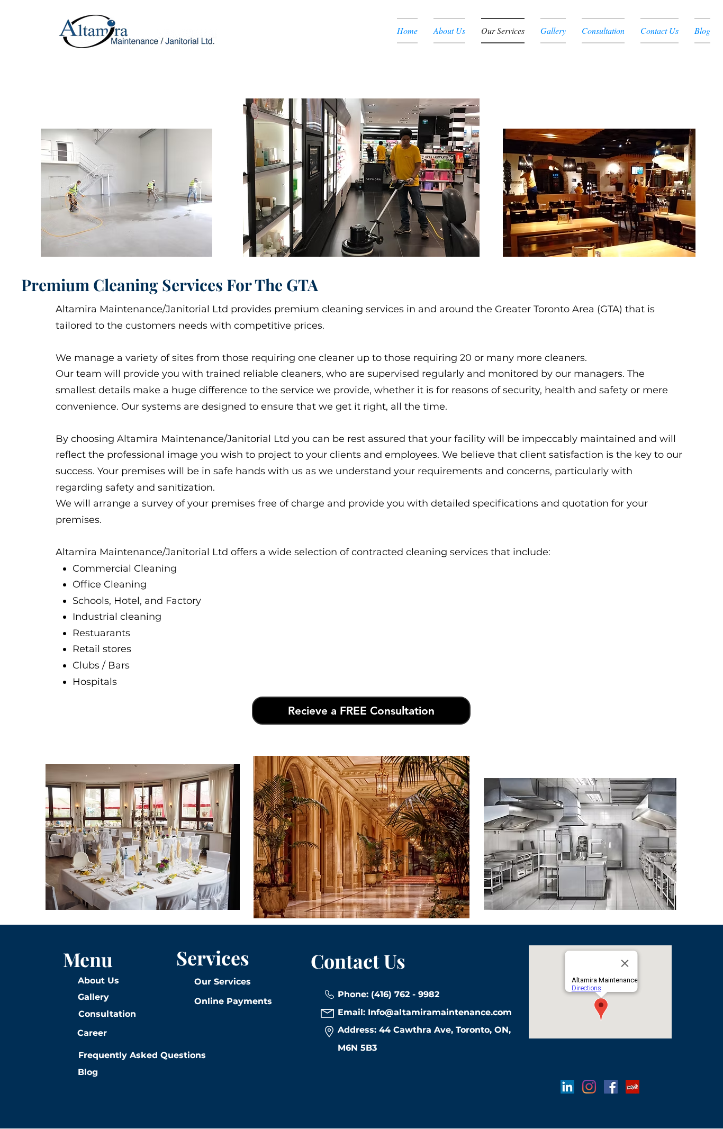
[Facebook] (611, 1087)
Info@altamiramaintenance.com (440, 1012)
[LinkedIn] (567, 1087)
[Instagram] (589, 1087)
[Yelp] (632, 1087)
